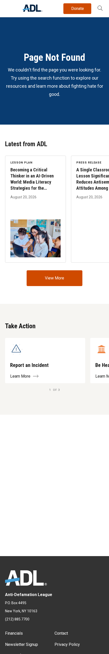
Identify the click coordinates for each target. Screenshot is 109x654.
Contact (61, 633)
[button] (100, 8)
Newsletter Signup (21, 644)
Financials (14, 633)
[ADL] (32, 10)
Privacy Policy (67, 644)
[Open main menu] (10, 7)
